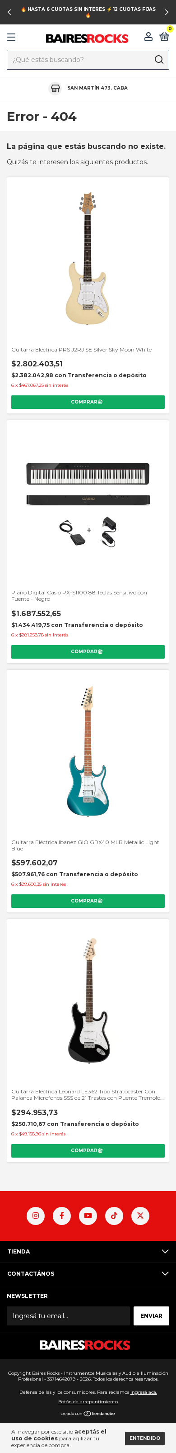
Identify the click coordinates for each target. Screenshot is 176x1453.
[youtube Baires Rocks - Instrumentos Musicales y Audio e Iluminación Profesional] (88, 1216)
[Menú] (13, 37)
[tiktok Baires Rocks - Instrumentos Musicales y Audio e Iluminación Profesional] (114, 1216)
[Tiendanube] (88, 1414)
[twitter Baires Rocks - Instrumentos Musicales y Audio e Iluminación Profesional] (140, 1216)
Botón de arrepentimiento (88, 1402)
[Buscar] (158, 60)
